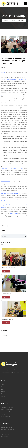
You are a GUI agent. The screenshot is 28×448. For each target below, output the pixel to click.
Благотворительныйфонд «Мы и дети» (11, 193)
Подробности (6, 271)
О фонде (3, 396)
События (13, 20)
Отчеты (2, 393)
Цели (2, 389)
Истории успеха (6, 337)
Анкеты (3, 391)
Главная (6, 20)
